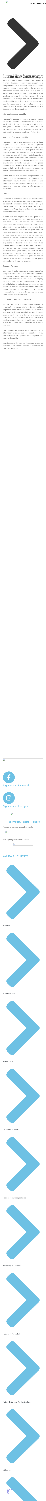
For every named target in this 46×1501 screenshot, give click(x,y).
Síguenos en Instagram (16, 806)
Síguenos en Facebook (16, 785)
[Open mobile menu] (3, 3)
